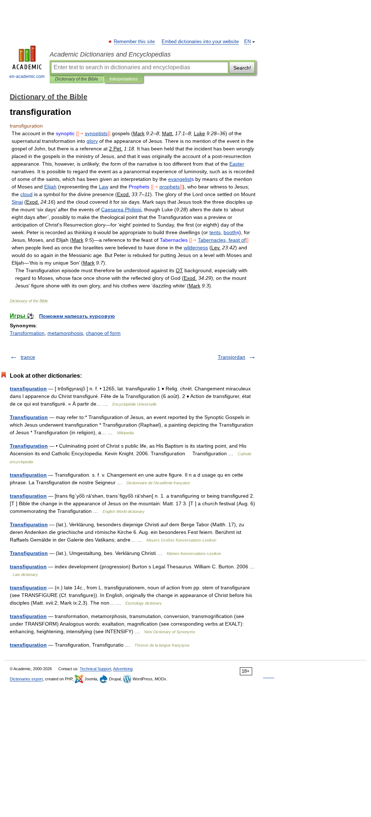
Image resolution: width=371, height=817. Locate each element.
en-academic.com (27, 76)
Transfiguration (29, 417)
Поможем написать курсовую (77, 316)
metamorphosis (65, 333)
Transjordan (231, 357)
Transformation (27, 333)
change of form (103, 333)
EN (247, 41)
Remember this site (134, 41)
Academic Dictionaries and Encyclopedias (110, 54)
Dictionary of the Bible (76, 79)
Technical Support (95, 669)
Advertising (123, 669)
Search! (242, 68)
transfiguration (28, 388)
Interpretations (123, 79)
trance (28, 357)
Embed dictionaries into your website (200, 41)
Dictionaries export (26, 679)
